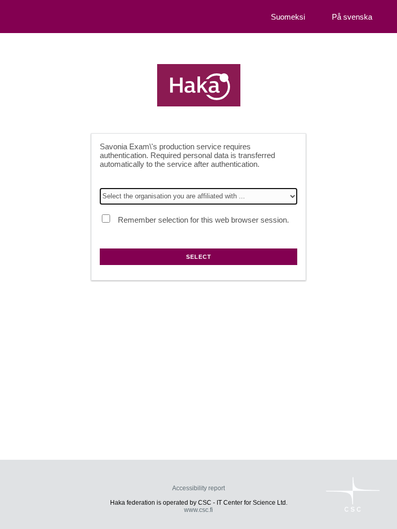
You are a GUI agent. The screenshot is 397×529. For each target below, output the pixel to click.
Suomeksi (288, 16)
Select (198, 257)
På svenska (352, 16)
